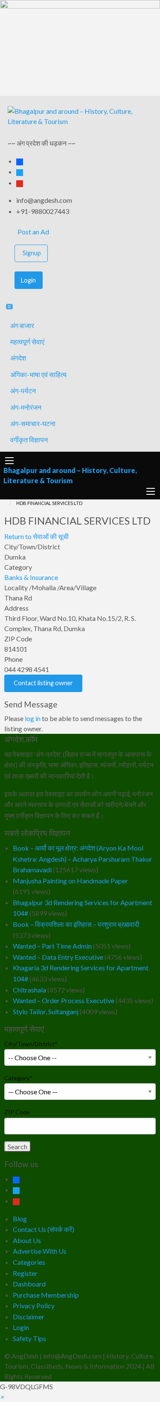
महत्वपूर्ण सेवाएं (27, 342)
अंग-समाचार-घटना (32, 423)
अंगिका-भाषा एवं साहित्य (38, 374)
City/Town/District (31, 1043)
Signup (32, 253)
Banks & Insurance (31, 577)
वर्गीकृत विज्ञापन (29, 440)
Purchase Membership (46, 1295)
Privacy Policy (34, 1305)
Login (28, 280)
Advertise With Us (40, 1251)
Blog (20, 1218)
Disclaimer (28, 1317)
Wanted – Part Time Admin (52, 946)
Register (25, 1273)
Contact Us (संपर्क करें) (43, 1229)
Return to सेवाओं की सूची (36, 536)
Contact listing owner (43, 683)
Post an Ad (32, 232)
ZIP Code (17, 1112)
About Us (27, 1240)
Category (18, 1078)
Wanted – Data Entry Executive (58, 957)
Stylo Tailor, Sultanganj (46, 1011)
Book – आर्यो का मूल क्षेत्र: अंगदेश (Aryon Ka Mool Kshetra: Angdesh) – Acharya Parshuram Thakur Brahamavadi (82, 859)
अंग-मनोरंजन (25, 407)
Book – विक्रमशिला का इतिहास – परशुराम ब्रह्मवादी (76, 924)
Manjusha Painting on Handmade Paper (70, 881)
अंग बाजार (22, 325)
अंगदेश (18, 358)
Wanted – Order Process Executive (63, 1000)
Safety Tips (29, 1338)
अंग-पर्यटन (23, 391)
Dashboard (29, 1284)
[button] (2, 1397)
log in (33, 718)
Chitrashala (29, 990)
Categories (29, 1262)
